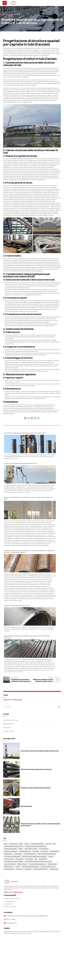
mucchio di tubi (44, 851)
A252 (5, 844)
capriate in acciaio (31, 80)
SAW (36, 859)
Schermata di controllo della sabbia (12, 856)
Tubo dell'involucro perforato (10, 851)
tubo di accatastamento (24, 851)
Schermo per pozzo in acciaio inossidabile (13, 861)
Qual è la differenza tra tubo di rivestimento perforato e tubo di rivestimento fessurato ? (27, 637)
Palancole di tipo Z (54, 869)
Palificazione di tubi (54, 851)
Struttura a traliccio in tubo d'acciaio (37, 864)
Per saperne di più (44, 545)
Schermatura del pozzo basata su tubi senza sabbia (34, 856)
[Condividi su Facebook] (25, 418)
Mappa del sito (8, 889)
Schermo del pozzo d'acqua (10, 720)
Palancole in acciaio (8, 731)
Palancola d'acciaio (52, 864)
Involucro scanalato (8, 859)
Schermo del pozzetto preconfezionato (47, 854)
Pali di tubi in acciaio (22, 864)
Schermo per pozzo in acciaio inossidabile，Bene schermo (38, 861)
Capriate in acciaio (8, 724)
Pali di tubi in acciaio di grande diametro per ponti (35, 788)
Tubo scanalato (29, 859)
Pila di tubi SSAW (43, 859)
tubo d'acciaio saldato (9, 869)
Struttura (17, 866)
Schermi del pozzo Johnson (31, 849)
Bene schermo (19, 869)
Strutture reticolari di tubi (30, 854)
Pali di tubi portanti (26, 806)
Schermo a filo (28, 869)
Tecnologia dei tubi (10, 14)
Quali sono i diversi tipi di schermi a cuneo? (17, 605)
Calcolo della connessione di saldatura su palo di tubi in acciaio (39, 751)
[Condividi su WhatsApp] (38, 418)
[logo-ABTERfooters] (11, 882)
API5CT (21, 844)
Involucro (27, 844)
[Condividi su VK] (35, 418)
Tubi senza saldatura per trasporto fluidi (13, 846)
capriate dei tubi (18, 854)
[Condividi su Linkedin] (31, 418)
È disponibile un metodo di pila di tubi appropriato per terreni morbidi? (25, 433)
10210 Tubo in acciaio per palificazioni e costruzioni (36, 769)
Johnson (20, 849)
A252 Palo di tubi (13, 844)
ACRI (54, 844)
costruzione (48, 844)
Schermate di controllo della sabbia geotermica (35, 846)
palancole (51, 856)
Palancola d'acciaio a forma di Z (41, 869)
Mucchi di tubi (7, 727)
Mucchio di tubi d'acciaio (10, 864)
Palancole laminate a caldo (10, 849)
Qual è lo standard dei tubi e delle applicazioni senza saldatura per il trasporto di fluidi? (28, 498)
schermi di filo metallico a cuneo (48, 866)
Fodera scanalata (19, 859)
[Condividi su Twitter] (28, 418)
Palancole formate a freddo (37, 844)
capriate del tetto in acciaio (10, 93)
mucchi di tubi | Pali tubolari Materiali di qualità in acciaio (20, 463)
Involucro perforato (44, 849)
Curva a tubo (35, 851)
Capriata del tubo (8, 854)
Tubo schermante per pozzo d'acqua (30, 866)
